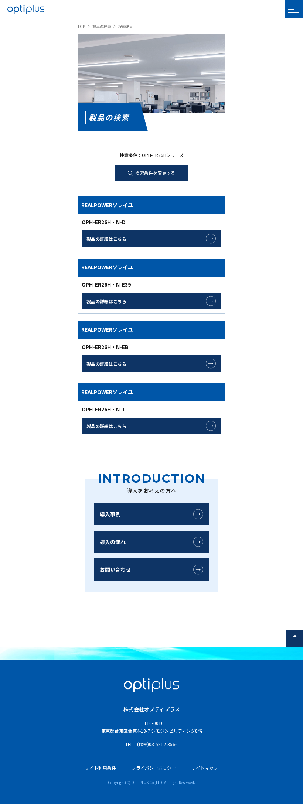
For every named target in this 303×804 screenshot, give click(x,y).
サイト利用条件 (100, 767)
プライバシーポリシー (154, 767)
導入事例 (110, 514)
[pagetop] (294, 638)
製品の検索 (101, 26)
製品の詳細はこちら (106, 239)
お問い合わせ (115, 569)
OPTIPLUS (25, 9)
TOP (81, 26)
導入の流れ (113, 541)
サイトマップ (204, 767)
